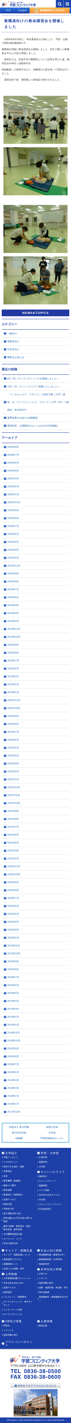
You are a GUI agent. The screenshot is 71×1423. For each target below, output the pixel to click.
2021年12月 (13, 787)
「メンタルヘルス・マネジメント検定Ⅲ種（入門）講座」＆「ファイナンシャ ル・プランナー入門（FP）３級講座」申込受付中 (38, 402)
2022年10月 (13, 708)
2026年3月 (13, 478)
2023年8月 (13, 652)
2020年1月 (13, 937)
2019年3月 (13, 1008)
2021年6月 (13, 834)
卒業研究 (7, 1171)
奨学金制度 (44, 1292)
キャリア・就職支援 (18, 1250)
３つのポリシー (10, 1162)
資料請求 (7, 1292)
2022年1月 (13, 779)
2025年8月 (13, 518)
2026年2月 (13, 486)
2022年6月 (13, 739)
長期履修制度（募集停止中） (52, 1255)
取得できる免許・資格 (13, 1166)
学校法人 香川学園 (19, 1127)
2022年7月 (13, 731)
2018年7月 (13, 1064)
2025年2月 (13, 557)
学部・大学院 (50, 1153)
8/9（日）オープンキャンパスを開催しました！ (33, 378)
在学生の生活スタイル (49, 1195)
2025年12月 (13, 502)
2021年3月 (13, 850)
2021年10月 (13, 803)
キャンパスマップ (47, 1181)
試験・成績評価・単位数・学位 (53, 1287)
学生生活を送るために (13, 1283)
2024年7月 (13, 589)
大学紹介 (11, 1153)
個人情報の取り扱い (12, 1213)
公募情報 (47, 1321)
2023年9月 (13, 644)
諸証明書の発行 (46, 1283)
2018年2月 (13, 1096)
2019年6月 (13, 985)
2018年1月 (13, 1103)
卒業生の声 (8, 1209)
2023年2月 (13, 684)
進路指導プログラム (12, 1259)
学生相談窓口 (45, 1209)
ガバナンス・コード (12, 1239)
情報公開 (7, 1204)
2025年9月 (13, 510)
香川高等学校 (19, 1132)
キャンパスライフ (53, 1171)
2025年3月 (13, 549)
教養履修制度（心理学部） (51, 1259)
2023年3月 (13, 676)
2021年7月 (13, 826)
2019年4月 (13, 1001)
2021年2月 (13, 858)
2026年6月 (13, 462)
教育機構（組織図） (12, 1181)
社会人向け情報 (51, 1250)
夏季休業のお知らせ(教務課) (22, 417)
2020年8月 (13, 890)
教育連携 (7, 1190)
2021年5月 (13, 842)
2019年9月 (13, 961)
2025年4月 (13, 541)
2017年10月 (13, 1111)
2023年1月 (13, 692)
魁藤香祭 (43, 1185)
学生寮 (42, 1199)
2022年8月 (13, 724)
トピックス (8, 1330)
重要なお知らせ (15, 357)
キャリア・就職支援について (16, 1255)
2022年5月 (13, 747)
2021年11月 (13, 795)
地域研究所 (44, 1264)
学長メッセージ (10, 1157)
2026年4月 (13, 470)
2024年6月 (13, 597)
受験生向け (13, 341)
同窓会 (6, 1325)
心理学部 (43, 1157)
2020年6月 (13, 906)
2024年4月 (13, 605)
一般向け (12, 333)
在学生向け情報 (51, 1269)
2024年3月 (13, 613)
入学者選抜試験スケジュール (16, 1278)
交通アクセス (9, 1199)
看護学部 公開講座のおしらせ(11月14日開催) (32, 425)
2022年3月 (13, 763)
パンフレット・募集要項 (14, 1297)
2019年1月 (13, 1024)
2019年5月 (13, 993)
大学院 (42, 1166)
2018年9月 (13, 1048)
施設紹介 (43, 1176)
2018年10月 (13, 1040)
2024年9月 (13, 573)
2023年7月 (13, 660)
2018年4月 (13, 1080)
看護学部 (43, 1162)
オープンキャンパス (12, 1314)
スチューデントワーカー (50, 1204)
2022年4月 (13, 755)
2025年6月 (13, 534)
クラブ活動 (44, 1190)
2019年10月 (13, 953)
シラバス (43, 1278)
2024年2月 (13, 621)
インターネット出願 (12, 1309)
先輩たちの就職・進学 (13, 1268)
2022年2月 (13, 771)
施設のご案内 (9, 1185)
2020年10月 (13, 874)
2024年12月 (13, 565)
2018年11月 (13, 1032)
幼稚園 (19, 1138)
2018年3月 (13, 1088)
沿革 (5, 1176)
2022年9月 (13, 716)
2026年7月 (13, 454)
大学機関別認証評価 (12, 1234)
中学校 (52, 1132)
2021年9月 (13, 811)
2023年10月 (13, 636)
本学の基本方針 (10, 1243)
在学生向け (13, 349)
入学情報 (11, 1274)
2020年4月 (13, 921)
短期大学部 (52, 1127)
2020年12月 (13, 866)
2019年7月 (13, 977)
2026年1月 (13, 494)
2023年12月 (13, 629)
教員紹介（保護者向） (13, 1194)
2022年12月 (13, 700)
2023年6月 (13, 668)
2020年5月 (13, 913)
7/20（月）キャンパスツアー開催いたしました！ (33, 386)
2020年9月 (13, 882)
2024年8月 (13, 581)
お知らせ (43, 1273)
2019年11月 (13, 945)
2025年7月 (13, 526)
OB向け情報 (13, 1321)
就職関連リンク (10, 1264)
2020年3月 (13, 929)
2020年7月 (13, 898)
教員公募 (43, 1325)
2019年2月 (13, 1016)
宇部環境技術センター (52, 1138)
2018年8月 (13, 1056)
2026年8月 (13, 446)
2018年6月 (13, 1072)
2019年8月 (13, 969)
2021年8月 (13, 818)
